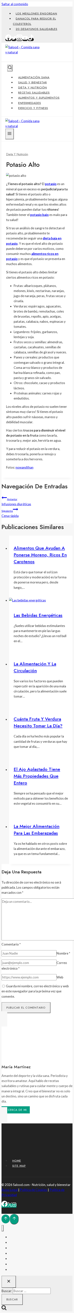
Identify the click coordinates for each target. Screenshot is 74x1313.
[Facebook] (8, 39)
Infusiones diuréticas (16, 502)
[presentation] (40, 600)
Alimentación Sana (34, 77)
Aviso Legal (10, 1190)
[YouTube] (25, 39)
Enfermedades (29, 103)
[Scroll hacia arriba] (6, 1219)
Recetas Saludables (34, 93)
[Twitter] (13, 39)
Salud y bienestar (32, 82)
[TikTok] (31, 39)
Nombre (63, 953)
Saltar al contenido (15, 4)
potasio (51, 184)
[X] (10, 1206)
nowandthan (24, 467)
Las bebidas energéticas (38, 615)
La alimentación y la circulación (35, 667)
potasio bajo (39, 215)
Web (60, 977)
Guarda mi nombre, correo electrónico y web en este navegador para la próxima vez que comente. (35, 991)
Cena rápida (10, 513)
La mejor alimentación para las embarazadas (36, 829)
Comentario (11, 944)
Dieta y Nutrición (32, 87)
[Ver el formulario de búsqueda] (10, 68)
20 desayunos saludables (36, 29)
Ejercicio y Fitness (33, 108)
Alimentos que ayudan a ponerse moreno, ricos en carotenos (40, 555)
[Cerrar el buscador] (9, 1282)
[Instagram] (19, 39)
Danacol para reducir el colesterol (34, 21)
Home (16, 1161)
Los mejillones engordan (36, 13)
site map (19, 1166)
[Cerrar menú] (3, 1228)
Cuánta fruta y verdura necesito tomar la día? (38, 722)
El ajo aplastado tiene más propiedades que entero (37, 776)
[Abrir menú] (9, 134)
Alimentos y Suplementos (39, 98)
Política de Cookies (33, 1190)
